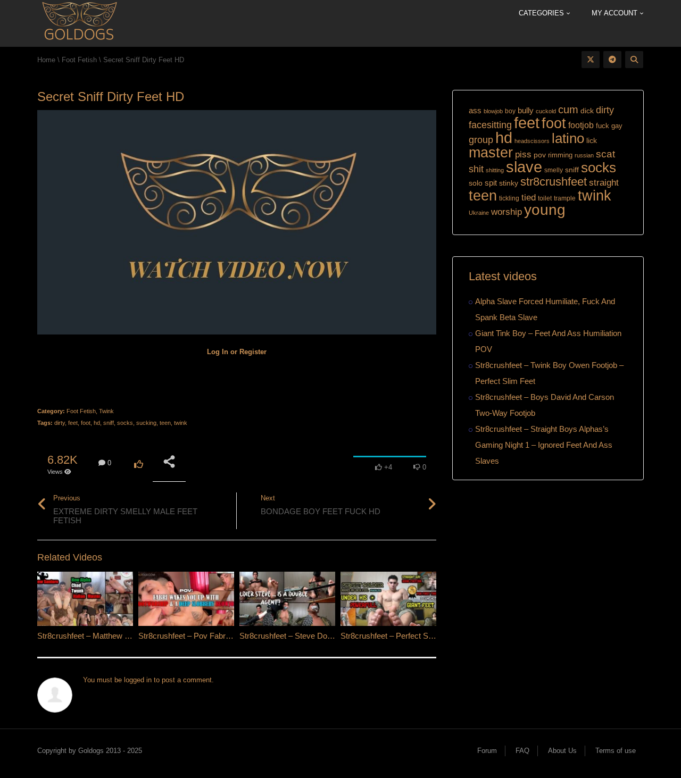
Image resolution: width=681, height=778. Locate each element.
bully (526, 110)
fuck (602, 126)
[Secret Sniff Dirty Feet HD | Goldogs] (79, 23)
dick (587, 110)
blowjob (493, 111)
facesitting (490, 125)
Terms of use (615, 751)
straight (604, 182)
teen (165, 423)
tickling (509, 198)
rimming (560, 155)
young (545, 210)
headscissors (532, 141)
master (491, 152)
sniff (108, 423)
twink (180, 423)
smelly (553, 170)
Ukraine (479, 213)
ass (475, 110)
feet (73, 423)
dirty (59, 423)
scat (605, 154)
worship (506, 212)
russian (584, 155)
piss (523, 154)
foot (85, 423)
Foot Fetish (81, 411)
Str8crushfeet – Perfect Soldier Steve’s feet (415, 635)
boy (510, 111)
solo (476, 183)
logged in (138, 680)
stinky (508, 183)
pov (540, 154)
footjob (581, 125)
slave (524, 166)
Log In (217, 352)
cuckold (546, 111)
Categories (542, 13)
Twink (106, 411)
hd (97, 423)
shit (476, 169)
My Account (616, 13)
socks (125, 423)
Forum (487, 751)
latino (568, 138)
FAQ (522, 751)
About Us (562, 751)
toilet (545, 198)
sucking (146, 423)
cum (568, 109)
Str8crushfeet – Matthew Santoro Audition (109, 635)
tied (528, 198)
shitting (495, 170)
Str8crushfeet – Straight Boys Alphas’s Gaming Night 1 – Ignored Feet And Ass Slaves (543, 444)
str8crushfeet (553, 181)
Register (253, 352)
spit (491, 182)
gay (616, 126)
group (481, 139)
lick (591, 140)
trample (565, 198)
